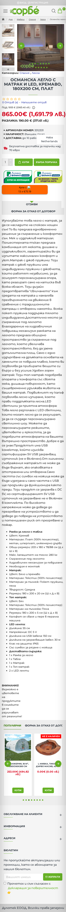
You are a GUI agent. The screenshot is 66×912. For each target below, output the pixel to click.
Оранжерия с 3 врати (20, 765)
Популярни (12, 725)
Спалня (32, 19)
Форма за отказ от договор (33, 211)
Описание (32, 197)
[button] (21, 46)
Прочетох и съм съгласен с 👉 (32, 888)
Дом (11, 19)
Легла (43, 19)
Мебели (21, 19)
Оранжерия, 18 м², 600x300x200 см (50, 765)
